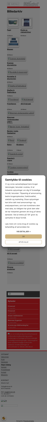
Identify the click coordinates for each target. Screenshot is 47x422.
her (28, 227)
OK (23, 236)
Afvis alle (23, 242)
